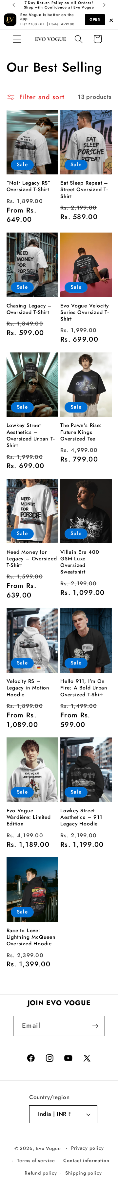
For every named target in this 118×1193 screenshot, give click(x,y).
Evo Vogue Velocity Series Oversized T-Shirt (84, 313)
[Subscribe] (95, 1026)
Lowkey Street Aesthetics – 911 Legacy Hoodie (81, 817)
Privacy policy (87, 1148)
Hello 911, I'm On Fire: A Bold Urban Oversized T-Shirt (84, 688)
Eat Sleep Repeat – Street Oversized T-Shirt (84, 190)
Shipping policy (83, 1173)
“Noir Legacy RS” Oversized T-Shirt (29, 186)
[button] (17, 39)
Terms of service (36, 1160)
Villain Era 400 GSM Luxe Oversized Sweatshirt (79, 562)
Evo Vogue (48, 1148)
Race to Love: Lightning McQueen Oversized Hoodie (31, 937)
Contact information (86, 1160)
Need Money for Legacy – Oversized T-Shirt (32, 559)
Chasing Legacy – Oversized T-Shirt (29, 309)
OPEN (94, 19)
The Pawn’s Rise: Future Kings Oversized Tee (81, 432)
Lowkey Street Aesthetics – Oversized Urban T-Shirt (31, 435)
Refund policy (41, 1173)
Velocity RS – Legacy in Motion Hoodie (28, 688)
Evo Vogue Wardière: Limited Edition (29, 817)
